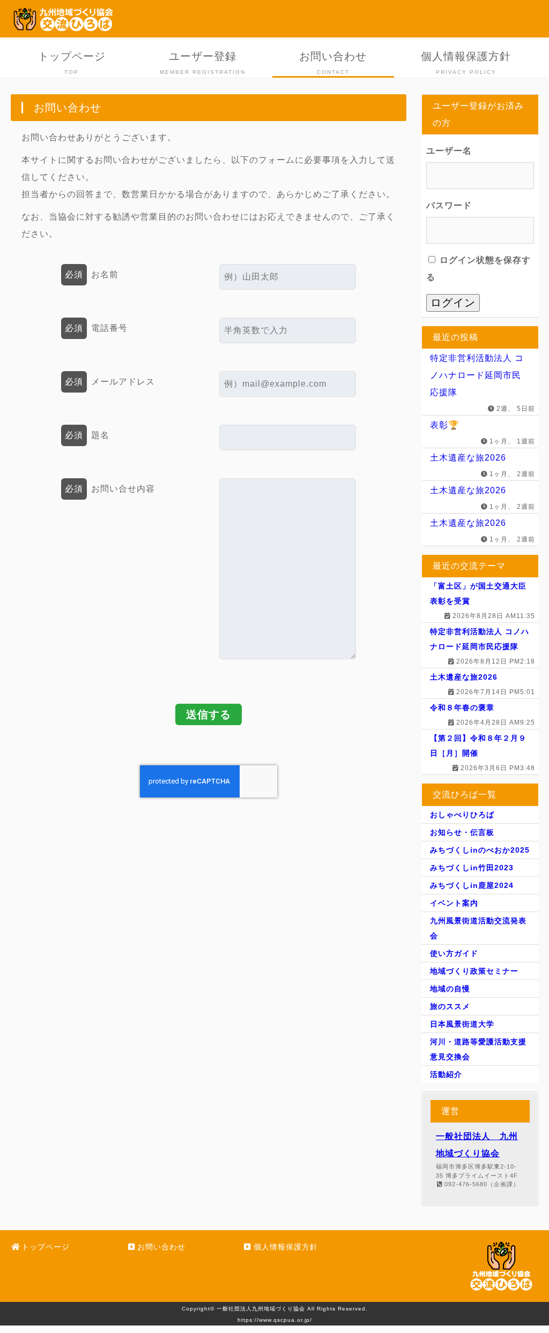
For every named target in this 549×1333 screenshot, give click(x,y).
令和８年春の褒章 (462, 707)
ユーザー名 (449, 150)
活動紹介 (446, 1074)
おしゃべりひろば (462, 814)
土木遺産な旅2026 (468, 457)
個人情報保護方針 (466, 62)
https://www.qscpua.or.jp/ (275, 1320)
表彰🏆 (444, 425)
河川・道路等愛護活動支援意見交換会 (478, 1049)
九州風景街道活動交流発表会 (478, 928)
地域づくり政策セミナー (474, 971)
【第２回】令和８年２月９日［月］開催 (478, 745)
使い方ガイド (454, 953)
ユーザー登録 (203, 62)
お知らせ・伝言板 (462, 832)
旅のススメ (450, 1006)
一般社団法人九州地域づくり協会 (261, 1309)
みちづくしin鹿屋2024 (472, 885)
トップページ (72, 62)
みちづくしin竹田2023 (472, 867)
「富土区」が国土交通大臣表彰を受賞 (478, 593)
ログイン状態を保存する (478, 268)
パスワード (449, 205)
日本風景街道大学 (462, 1024)
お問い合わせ (333, 62)
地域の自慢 (450, 988)
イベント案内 (454, 903)
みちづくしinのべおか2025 (480, 850)
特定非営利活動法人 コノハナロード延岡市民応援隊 (477, 375)
